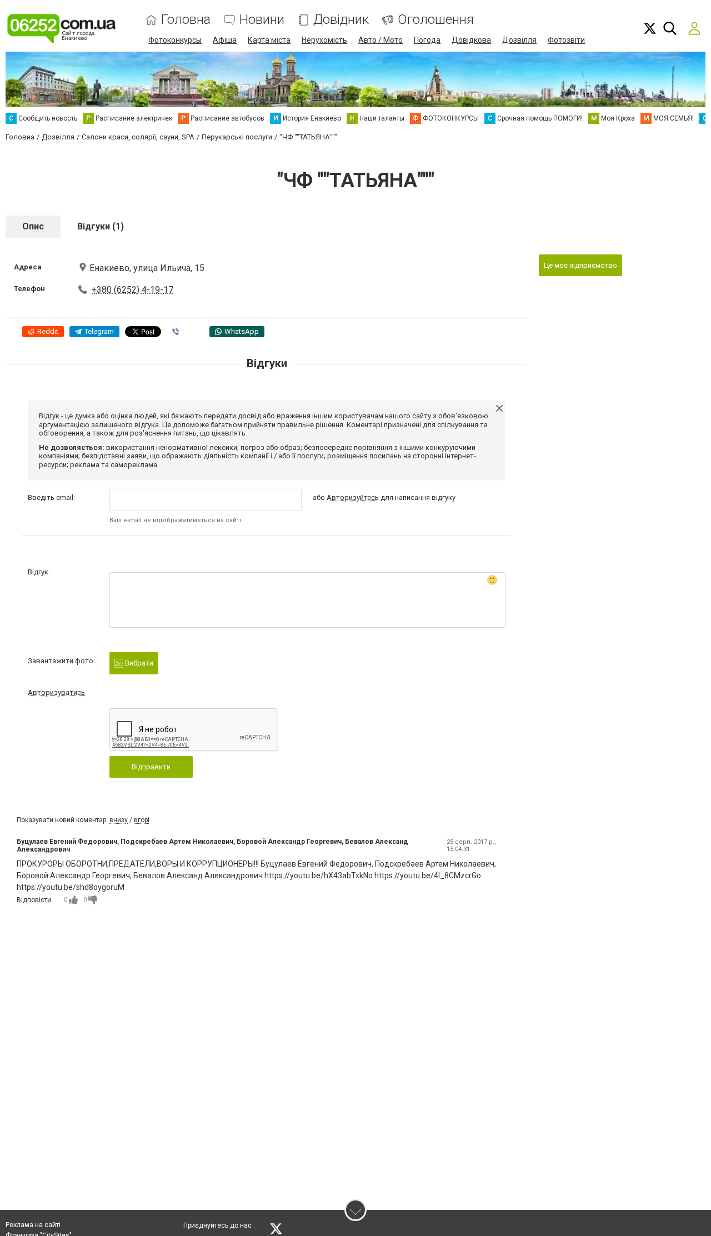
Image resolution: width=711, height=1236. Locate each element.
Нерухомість (324, 40)
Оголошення (436, 19)
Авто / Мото (380, 40)
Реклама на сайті (33, 1225)
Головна (186, 19)
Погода (427, 40)
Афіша (225, 40)
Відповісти (34, 900)
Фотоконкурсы (175, 40)
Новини (261, 19)
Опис (33, 226)
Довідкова (471, 40)
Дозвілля (519, 40)
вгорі (141, 820)
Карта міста (269, 40)
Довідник (341, 19)
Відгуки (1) (100, 226)
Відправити (151, 767)
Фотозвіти (566, 40)
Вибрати (138, 663)
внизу (118, 820)
